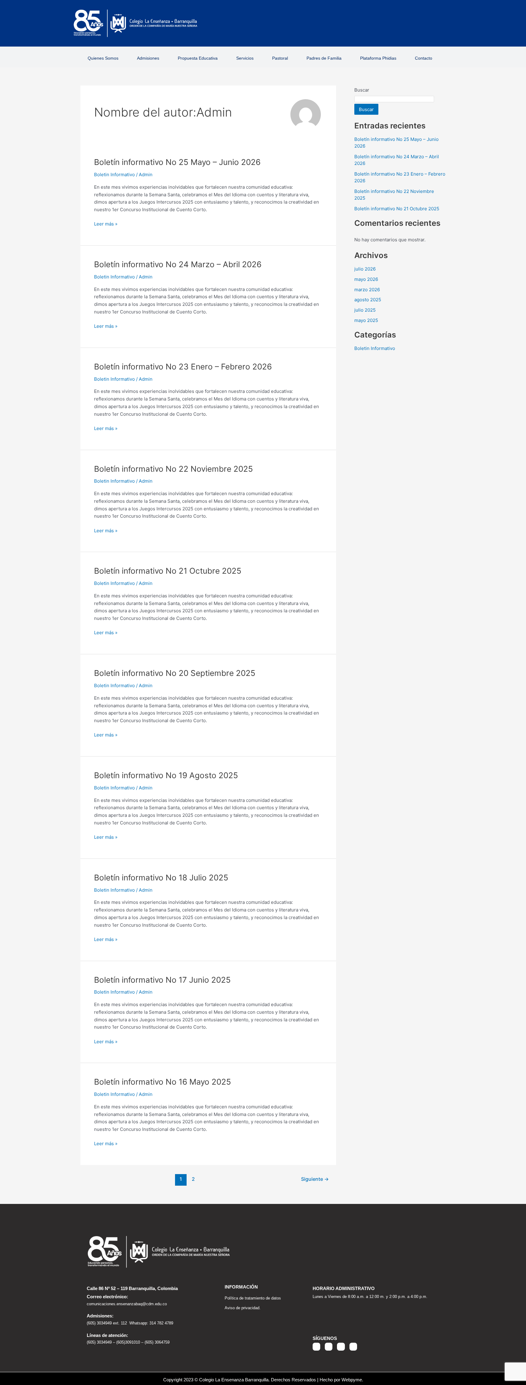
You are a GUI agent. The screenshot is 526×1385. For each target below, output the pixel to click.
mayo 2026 (366, 279)
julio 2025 (365, 310)
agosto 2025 (367, 300)
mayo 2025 (366, 320)
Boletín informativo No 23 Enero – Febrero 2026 (183, 366)
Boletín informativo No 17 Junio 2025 (162, 980)
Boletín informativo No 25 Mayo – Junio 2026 (177, 162)
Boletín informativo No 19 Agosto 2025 (166, 775)
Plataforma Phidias (378, 58)
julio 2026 (365, 269)
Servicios (245, 58)
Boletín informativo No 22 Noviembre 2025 (173, 469)
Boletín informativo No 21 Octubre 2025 (167, 570)
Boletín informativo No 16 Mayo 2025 (162, 1081)
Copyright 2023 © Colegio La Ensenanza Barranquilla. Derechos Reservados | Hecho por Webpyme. (263, 1379)
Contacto (423, 58)
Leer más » (105, 223)
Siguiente (315, 1179)
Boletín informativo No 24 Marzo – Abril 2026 (177, 264)
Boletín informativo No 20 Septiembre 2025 (174, 673)
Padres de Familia (324, 58)
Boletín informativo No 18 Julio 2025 (161, 877)
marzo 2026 (367, 289)
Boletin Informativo (114, 174)
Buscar (361, 90)
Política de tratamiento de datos (253, 1298)
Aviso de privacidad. (243, 1308)
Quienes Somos (103, 58)
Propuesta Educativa (198, 58)
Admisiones (148, 58)
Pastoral (280, 58)
